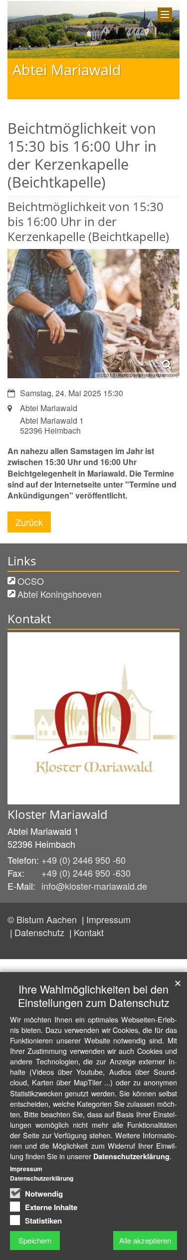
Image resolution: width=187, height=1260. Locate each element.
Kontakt (89, 932)
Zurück (29, 521)
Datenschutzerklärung (131, 1156)
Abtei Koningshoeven (59, 593)
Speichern (34, 1240)
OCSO (30, 580)
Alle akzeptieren (145, 1240)
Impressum (108, 919)
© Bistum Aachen (43, 919)
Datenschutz (40, 932)
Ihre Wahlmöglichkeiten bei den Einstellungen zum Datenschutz (94, 995)
